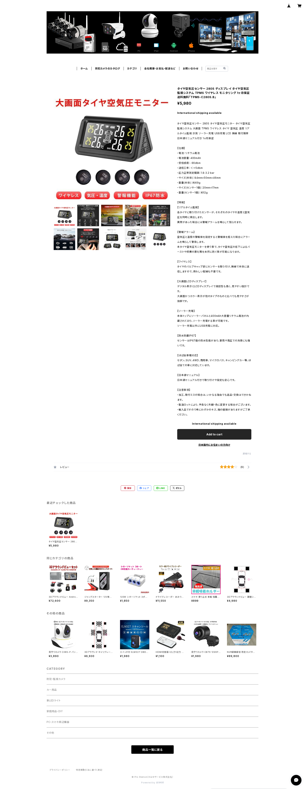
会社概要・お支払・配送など (159, 68)
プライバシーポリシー (59, 770)
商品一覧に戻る (152, 749)
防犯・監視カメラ (56, 678)
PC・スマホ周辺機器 (58, 721)
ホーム (84, 68)
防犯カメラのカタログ (107, 68)
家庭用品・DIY (55, 711)
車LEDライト (54, 700)
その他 (50, 732)
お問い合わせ (190, 68)
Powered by (148, 782)
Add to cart (214, 434)
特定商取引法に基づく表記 (89, 770)
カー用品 (52, 689)
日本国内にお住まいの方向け (214, 444)
